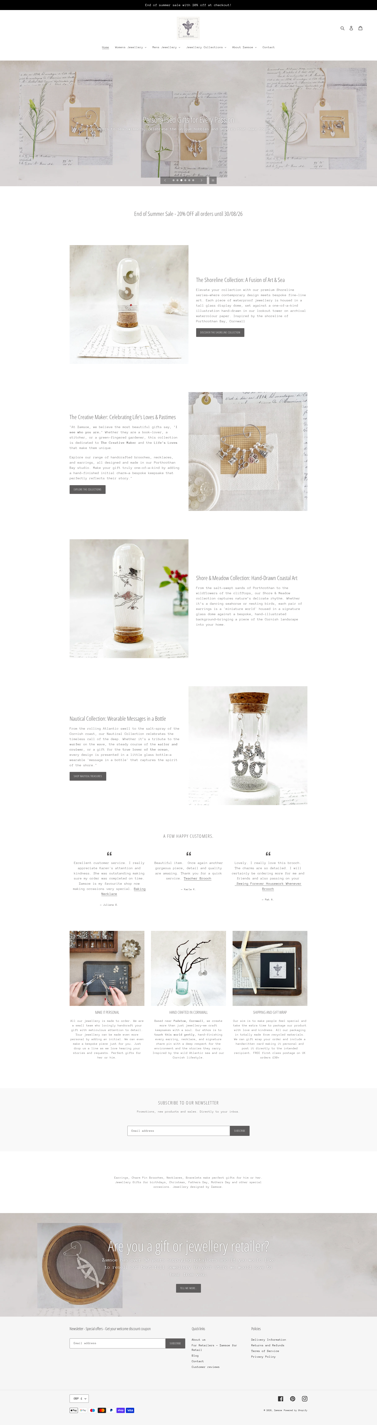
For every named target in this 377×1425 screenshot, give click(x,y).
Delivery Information (268, 1339)
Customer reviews (206, 1367)
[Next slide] (201, 180)
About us (199, 1339)
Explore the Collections (87, 489)
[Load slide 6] (193, 180)
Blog (195, 1355)
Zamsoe (278, 1410)
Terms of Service (265, 1351)
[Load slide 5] (189, 180)
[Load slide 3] (181, 180)
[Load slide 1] (174, 180)
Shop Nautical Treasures (88, 776)
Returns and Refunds (267, 1345)
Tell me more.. (188, 1288)
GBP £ (78, 1398)
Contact (198, 1361)
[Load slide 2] (178, 180)
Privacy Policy (263, 1356)
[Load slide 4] (185, 180)
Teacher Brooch (197, 878)
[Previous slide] (165, 180)
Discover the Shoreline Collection (220, 332)
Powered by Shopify (295, 1410)
